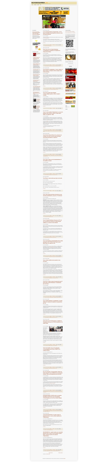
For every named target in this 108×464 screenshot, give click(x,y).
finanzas (58, 155)
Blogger (64, 458)
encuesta (46, 225)
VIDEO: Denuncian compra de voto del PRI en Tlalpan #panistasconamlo (36, 81)
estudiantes (49, 345)
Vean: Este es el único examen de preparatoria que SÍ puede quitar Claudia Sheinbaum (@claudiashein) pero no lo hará (52, 282)
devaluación (50, 174)
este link (67, 50)
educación (53, 317)
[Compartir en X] (59, 108)
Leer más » (44, 42)
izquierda (59, 256)
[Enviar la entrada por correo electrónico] (56, 154)
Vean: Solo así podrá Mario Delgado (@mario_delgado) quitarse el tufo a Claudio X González (51, 94)
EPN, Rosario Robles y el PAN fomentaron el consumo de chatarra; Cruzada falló (36, 75)
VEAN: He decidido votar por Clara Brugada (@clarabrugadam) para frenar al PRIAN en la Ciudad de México (51, 349)
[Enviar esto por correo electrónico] (57, 44)
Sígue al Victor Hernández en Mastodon (70, 31)
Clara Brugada (46, 256)
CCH (45, 345)
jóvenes (55, 317)
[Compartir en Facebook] (59, 44)
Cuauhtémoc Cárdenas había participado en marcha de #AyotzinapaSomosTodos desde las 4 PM (36, 58)
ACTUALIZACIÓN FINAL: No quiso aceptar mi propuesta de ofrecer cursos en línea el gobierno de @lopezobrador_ (52, 416)
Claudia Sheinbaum (53, 155)
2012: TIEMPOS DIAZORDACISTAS (38, 54)
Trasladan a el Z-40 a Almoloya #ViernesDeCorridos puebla (38, 100)
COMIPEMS (50, 317)
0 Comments (53, 154)
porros (53, 345)
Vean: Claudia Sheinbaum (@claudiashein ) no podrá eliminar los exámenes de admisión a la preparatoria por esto (52, 302)
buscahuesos (46, 155)
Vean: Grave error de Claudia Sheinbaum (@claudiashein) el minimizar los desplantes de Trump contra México (51, 50)
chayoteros (49, 155)
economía (56, 155)
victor (44, 131)
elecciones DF (50, 216)
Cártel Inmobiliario (47, 410)
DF (48, 256)
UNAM (55, 345)
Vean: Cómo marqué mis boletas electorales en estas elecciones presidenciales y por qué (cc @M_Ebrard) (52, 195)
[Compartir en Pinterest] (60, 44)
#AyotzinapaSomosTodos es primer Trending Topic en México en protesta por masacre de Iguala (36, 93)
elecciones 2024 (46, 216)
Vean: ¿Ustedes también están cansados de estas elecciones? (36, 86)
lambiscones (60, 155)
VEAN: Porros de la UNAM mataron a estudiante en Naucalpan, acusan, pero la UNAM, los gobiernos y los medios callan (53, 322)
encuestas (54, 237)
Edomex (47, 345)
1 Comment (53, 173)
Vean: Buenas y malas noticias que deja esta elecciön (52, 178)
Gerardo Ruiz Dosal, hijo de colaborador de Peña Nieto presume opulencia (38, 107)
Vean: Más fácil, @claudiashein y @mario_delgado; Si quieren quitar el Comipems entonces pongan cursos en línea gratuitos (53, 70)
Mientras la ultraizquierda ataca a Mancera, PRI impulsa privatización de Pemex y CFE (36, 64)
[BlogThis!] (58, 44)
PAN (60, 410)
